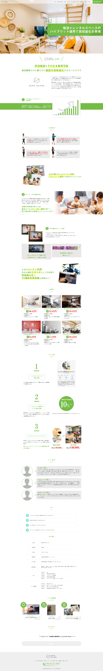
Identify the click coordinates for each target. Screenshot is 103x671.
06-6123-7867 (53, 663)
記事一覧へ (51, 643)
